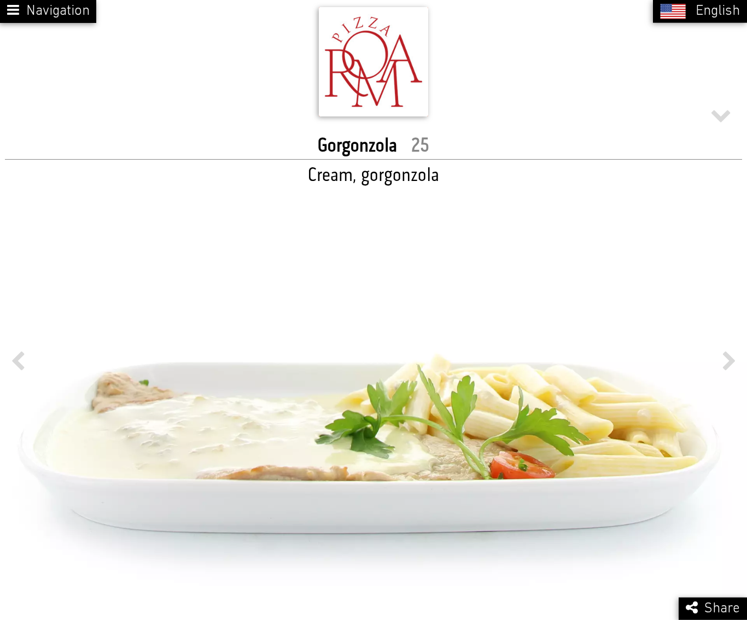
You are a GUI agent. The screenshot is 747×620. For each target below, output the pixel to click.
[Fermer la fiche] (720, 114)
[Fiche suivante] (729, 361)
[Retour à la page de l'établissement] (373, 61)
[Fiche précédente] (17, 361)
